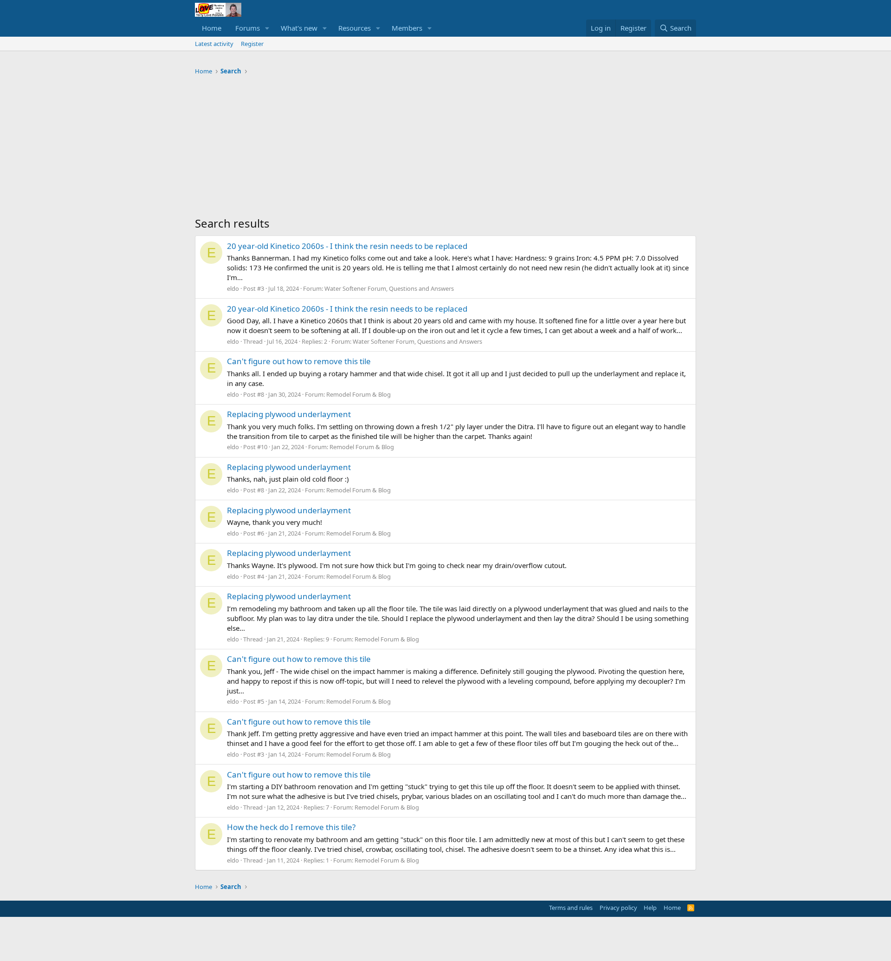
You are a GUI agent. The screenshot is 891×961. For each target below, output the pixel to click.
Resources (354, 28)
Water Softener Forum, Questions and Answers (389, 288)
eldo (233, 288)
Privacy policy (618, 907)
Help (650, 907)
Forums (247, 28)
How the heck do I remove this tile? (291, 827)
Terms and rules (571, 907)
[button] (267, 28)
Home (211, 28)
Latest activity (214, 43)
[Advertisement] (445, 148)
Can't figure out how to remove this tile (299, 361)
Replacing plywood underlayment (289, 414)
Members (407, 28)
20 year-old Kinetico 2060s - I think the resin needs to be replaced (347, 246)
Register (252, 43)
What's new (299, 28)
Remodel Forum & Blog (358, 394)
